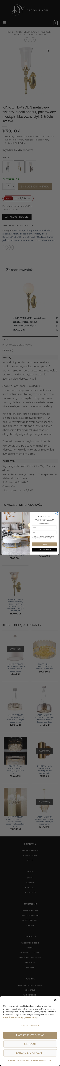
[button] (55, 999)
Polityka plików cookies (18, 1060)
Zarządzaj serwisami (29, 1025)
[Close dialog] (56, 513)
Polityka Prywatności (41, 1060)
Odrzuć (30, 1043)
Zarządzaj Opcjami (30, 1052)
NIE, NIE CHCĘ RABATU (44, 549)
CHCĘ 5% (44, 544)
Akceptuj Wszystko (30, 1035)
